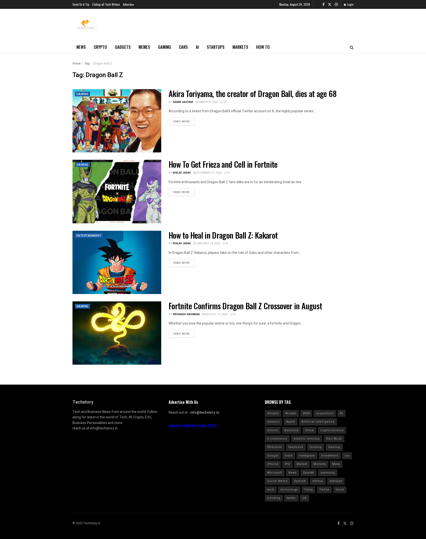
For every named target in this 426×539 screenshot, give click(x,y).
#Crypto (273, 413)
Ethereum (274, 447)
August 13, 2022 (216, 314)
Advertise (128, 4)
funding (316, 447)
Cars (183, 47)
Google (272, 456)
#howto (290, 413)
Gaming (164, 47)
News (81, 47)
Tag (87, 63)
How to (263, 47)
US (304, 498)
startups (336, 481)
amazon (273, 422)
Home (76, 63)
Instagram (307, 456)
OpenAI (308, 473)
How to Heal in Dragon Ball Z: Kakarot (223, 235)
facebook (295, 447)
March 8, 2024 (208, 102)
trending (273, 498)
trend (340, 490)
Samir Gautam (183, 102)
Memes (144, 47)
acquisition (325, 413)
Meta (336, 464)
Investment (329, 456)
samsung (327, 473)
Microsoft (274, 473)
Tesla (308, 490)
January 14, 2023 (208, 243)
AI (197, 47)
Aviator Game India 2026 (193, 426)
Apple (290, 422)
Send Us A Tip (80, 4)
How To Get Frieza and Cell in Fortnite (223, 164)
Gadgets (123, 47)
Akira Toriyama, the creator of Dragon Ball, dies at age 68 (253, 93)
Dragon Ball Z (102, 63)
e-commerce (277, 439)
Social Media (277, 481)
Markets (240, 47)
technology (289, 490)
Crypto (100, 47)
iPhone (272, 464)
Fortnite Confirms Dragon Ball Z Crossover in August (245, 305)
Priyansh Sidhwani (186, 314)
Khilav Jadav (182, 173)
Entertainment (88, 235)
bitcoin (272, 430)
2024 (306, 413)
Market (302, 464)
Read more (181, 121)
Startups (216, 47)
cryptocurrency (332, 430)
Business (291, 430)
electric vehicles (307, 439)
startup (317, 481)
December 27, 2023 (209, 173)
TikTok (324, 490)
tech (270, 490)
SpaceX (300, 481)
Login (350, 4)
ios (347, 456)
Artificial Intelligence (318, 422)
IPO (287, 464)
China (309, 430)
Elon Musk (334, 439)
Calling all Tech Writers (106, 4)
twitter (291, 498)
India (289, 456)
